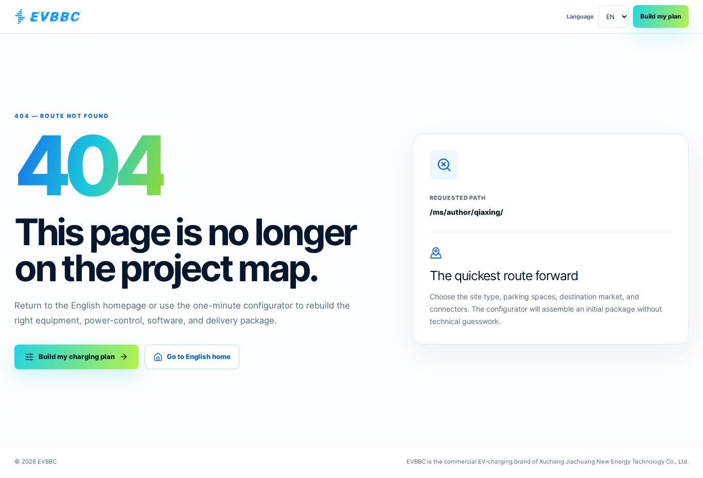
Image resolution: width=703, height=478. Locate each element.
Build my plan (660, 16)
